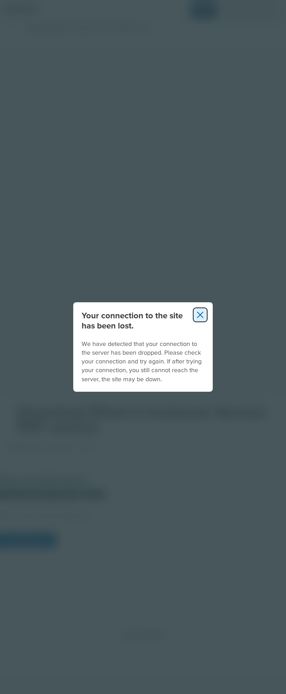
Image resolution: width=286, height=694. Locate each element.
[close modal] (200, 315)
